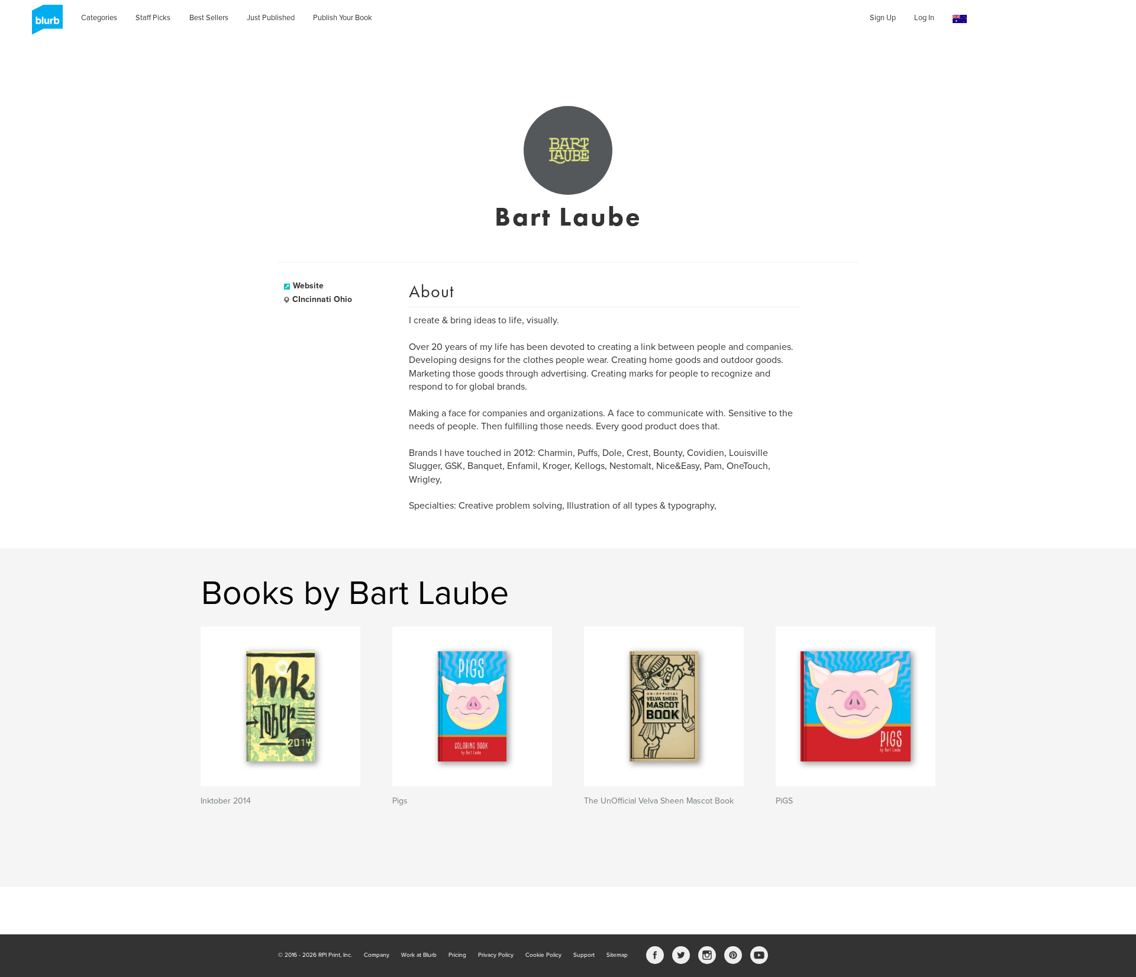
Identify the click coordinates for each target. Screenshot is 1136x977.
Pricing (457, 955)
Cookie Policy (543, 955)
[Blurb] (43, 24)
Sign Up (883, 18)
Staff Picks (152, 18)
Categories (99, 18)
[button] (960, 19)
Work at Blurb (419, 955)
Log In (924, 18)
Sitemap (617, 955)
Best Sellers (208, 18)
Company (376, 955)
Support (584, 955)
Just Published (271, 18)
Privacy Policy (496, 955)
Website (308, 286)
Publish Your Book (342, 18)
